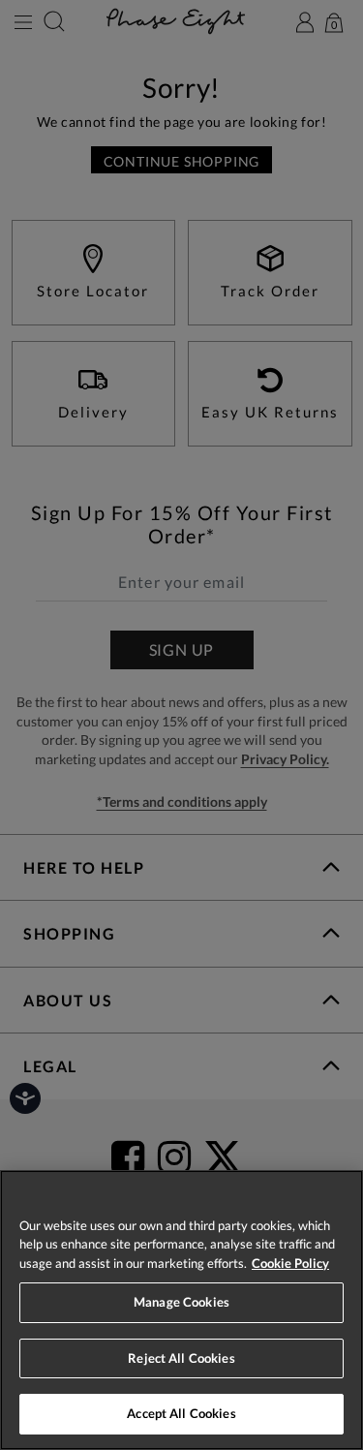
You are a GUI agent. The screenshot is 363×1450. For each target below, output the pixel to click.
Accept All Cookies (181, 1413)
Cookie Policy (290, 1263)
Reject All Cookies (181, 1358)
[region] (181, 1310)
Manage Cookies (181, 1302)
